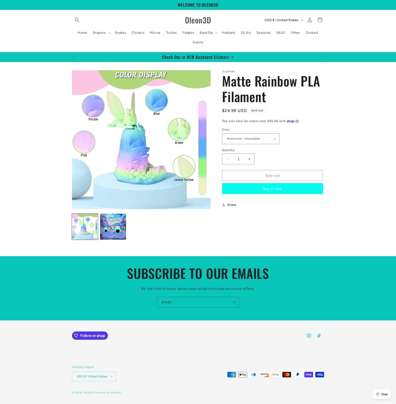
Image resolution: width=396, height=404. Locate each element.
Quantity (228, 150)
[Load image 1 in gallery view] (85, 227)
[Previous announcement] (74, 57)
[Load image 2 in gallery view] (113, 227)
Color (226, 129)
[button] (77, 20)
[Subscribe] (234, 302)
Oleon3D (88, 392)
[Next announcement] (322, 57)
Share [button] (231, 205)
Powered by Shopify (108, 392)
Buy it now (272, 189)
